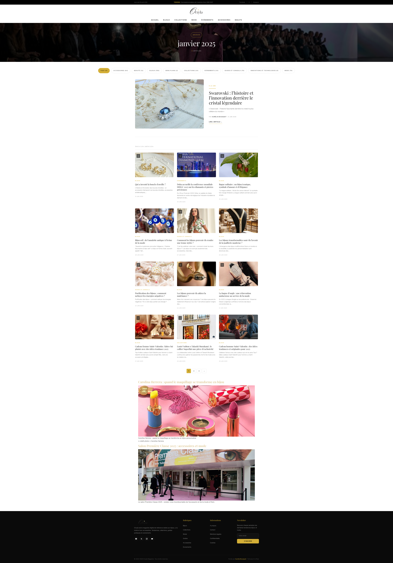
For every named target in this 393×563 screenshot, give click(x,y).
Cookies (212, 543)
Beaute (238, 20)
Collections (180, 20)
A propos (213, 525)
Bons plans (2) (172, 70)
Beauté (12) (138, 70)
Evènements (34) (212, 70)
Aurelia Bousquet (240, 559)
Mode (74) (288, 70)
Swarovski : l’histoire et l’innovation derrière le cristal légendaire (231, 98)
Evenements (187, 547)
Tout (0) (104, 70)
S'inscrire (248, 541)
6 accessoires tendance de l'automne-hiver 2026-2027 (197, 2)
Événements (207, 20)
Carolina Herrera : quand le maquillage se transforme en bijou (181, 382)
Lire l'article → (215, 122)
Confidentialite (215, 538)
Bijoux (166, 20)
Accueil (155, 20)
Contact (212, 530)
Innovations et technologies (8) (264, 70)
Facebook (242, 2)
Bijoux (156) (154, 70)
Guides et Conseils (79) (234, 70)
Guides (185, 538)
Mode (194, 20)
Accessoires (224, 20)
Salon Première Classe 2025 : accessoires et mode (172, 446)
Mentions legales (215, 534)
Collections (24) (191, 70)
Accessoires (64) (120, 70)
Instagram (256, 2)
